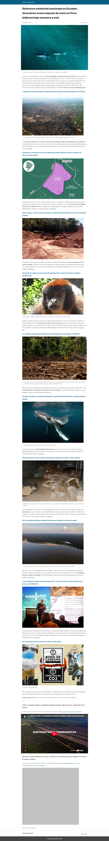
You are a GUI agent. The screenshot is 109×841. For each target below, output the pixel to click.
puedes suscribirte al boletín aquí (66, 763)
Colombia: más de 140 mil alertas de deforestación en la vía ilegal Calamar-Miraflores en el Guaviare (53, 91)
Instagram (36, 765)
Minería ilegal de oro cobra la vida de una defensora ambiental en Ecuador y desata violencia (51, 457)
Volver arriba (84, 834)
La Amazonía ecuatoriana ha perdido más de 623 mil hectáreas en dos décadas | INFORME (50, 334)
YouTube (42, 765)
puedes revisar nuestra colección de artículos (70, 711)
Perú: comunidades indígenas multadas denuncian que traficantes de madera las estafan (49, 520)
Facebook (26, 765)
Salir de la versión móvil (54, 838)
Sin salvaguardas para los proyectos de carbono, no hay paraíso (41, 641)
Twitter (31, 765)
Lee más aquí (28, 148)
